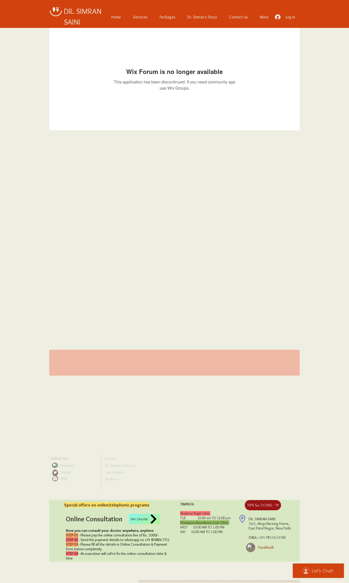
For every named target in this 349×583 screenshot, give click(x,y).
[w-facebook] (55, 465)
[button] (75, 478)
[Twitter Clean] (55, 472)
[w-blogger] (55, 478)
